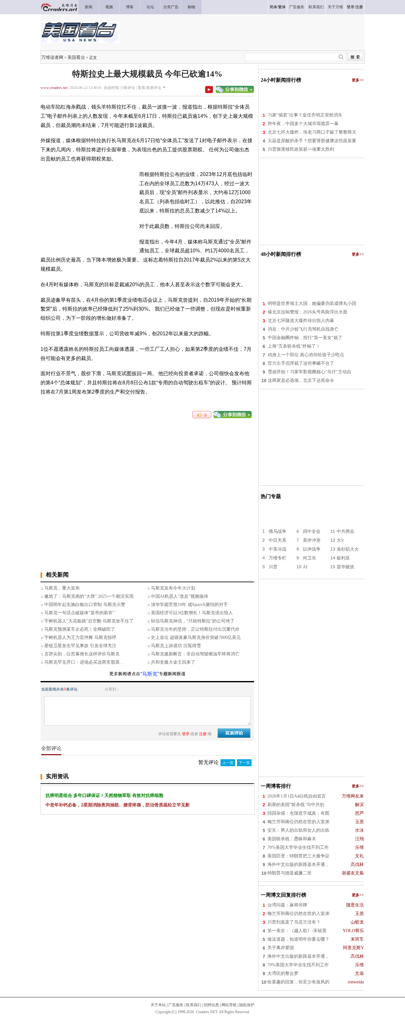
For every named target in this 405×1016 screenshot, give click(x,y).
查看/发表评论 (149, 87)
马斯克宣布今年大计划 (173, 588)
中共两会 (345, 531)
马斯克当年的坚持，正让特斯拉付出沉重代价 (195, 629)
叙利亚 (343, 558)
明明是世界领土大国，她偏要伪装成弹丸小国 (312, 303)
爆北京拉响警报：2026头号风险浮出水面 (307, 312)
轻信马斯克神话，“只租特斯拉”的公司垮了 (192, 621)
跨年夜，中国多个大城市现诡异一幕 (303, 123)
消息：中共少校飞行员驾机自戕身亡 (303, 329)
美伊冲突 (312, 540)
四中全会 (312, 531)
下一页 (244, 762)
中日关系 (277, 540)
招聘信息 (211, 1005)
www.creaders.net (53, 87)
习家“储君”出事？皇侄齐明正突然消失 (305, 115)
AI (305, 567)
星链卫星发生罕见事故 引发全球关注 (80, 645)
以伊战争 (312, 549)
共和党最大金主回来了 (173, 662)
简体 (273, 7)
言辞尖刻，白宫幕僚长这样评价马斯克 (82, 654)
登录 (350, 7)
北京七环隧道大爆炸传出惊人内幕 (301, 320)
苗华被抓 (345, 567)
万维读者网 (52, 57)
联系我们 (193, 1005)
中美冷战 (277, 549)
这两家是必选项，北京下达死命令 (301, 380)
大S (340, 540)
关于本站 (158, 1005)
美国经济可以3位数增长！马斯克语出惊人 (192, 612)
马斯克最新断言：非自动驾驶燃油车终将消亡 (195, 654)
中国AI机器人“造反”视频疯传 (179, 596)
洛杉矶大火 (348, 549)
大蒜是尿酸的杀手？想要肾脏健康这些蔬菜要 (312, 140)
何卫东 (309, 558)
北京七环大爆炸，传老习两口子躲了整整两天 (312, 132)
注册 (359, 7)
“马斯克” (149, 674)
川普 (273, 567)
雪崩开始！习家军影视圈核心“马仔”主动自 (309, 371)
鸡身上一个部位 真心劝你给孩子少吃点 (306, 354)
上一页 (228, 762)
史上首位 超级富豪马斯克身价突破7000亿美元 (196, 637)
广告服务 (176, 1005)
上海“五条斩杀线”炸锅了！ (294, 346)
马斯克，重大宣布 (62, 588)
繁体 (282, 7)
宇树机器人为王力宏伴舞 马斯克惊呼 (80, 637)
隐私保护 (246, 1005)
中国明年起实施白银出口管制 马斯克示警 (84, 604)
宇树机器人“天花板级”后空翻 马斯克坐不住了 (89, 621)
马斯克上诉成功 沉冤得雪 (176, 645)
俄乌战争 (277, 531)
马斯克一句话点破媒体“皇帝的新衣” (79, 612)
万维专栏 (277, 558)
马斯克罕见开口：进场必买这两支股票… (84, 662)
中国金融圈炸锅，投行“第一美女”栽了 (305, 337)
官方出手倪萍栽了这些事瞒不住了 (301, 363)
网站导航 (229, 1005)
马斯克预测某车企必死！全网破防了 (79, 629)
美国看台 (76, 57)
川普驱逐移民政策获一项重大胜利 (301, 149)
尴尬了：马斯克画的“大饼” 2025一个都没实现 (89, 596)
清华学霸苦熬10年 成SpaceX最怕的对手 (189, 604)
